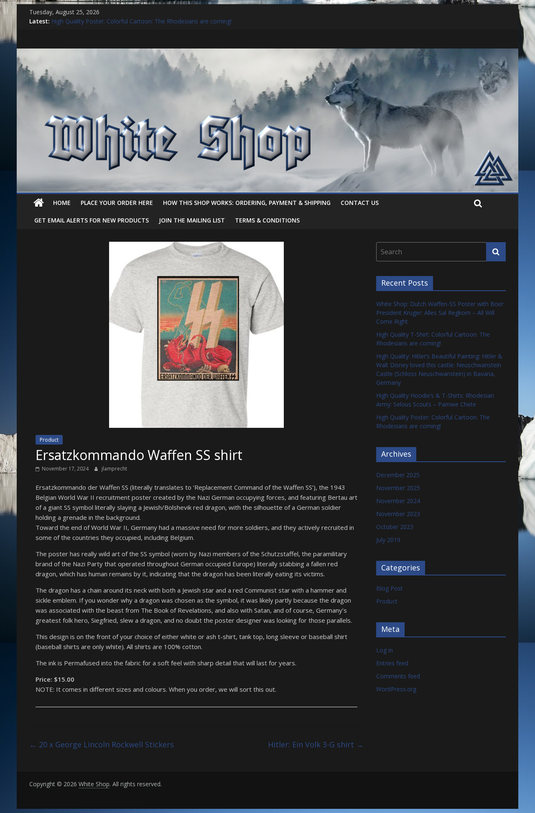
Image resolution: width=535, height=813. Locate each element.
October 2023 (394, 527)
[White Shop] (267, 53)
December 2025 (398, 475)
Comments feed (398, 676)
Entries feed (392, 663)
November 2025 (398, 488)
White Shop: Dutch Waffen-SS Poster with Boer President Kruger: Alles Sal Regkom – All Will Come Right (440, 312)
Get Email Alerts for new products (91, 220)
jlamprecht (114, 468)
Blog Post (389, 588)
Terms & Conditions (267, 220)
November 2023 (398, 514)
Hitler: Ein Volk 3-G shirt (316, 744)
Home (62, 203)
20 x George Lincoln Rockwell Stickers (101, 744)
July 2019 (388, 540)
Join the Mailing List (192, 220)
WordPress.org (396, 689)
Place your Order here (117, 203)
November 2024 (398, 501)
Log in (384, 650)
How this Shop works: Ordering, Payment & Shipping (247, 203)
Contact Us (360, 203)
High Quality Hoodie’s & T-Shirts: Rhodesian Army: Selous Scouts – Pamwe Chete (161, 20)
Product (49, 439)
